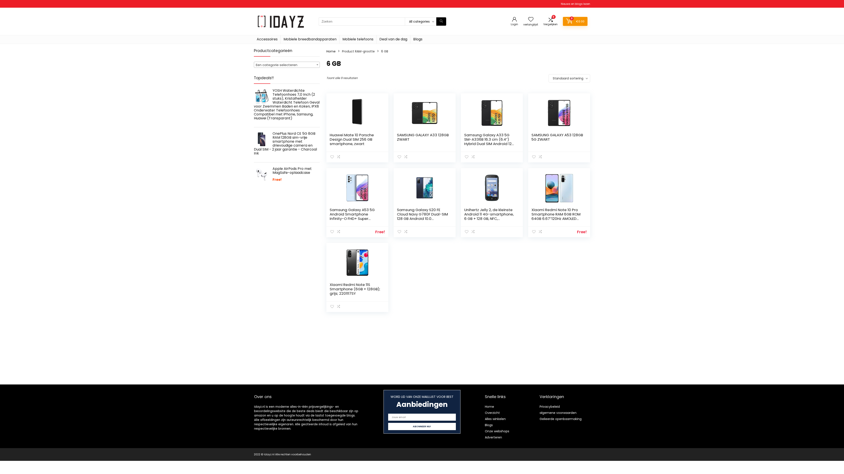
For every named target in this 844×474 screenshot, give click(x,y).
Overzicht (492, 413)
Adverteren (493, 437)
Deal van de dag (393, 39)
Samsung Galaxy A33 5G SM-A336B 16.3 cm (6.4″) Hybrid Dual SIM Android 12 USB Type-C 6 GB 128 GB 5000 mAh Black (488, 143)
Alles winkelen (495, 419)
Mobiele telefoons (357, 39)
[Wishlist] (530, 19)
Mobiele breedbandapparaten (310, 39)
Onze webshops (497, 431)
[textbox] (287, 65)
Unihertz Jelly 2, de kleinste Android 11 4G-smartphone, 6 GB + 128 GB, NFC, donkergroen (489, 216)
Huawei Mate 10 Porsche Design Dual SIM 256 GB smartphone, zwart (352, 139)
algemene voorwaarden (558, 413)
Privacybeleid (550, 406)
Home (331, 51)
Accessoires (267, 39)
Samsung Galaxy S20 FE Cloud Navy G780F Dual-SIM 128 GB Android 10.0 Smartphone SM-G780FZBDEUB (422, 218)
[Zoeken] (441, 21)
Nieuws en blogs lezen (575, 4)
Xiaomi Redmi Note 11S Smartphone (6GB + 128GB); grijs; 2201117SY (355, 289)
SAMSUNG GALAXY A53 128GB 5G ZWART (557, 137)
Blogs (417, 39)
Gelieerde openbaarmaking (561, 419)
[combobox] (287, 65)
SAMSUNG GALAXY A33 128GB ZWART (423, 137)
